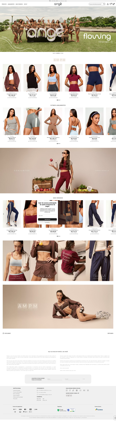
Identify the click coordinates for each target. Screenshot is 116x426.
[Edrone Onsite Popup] (58, 213)
